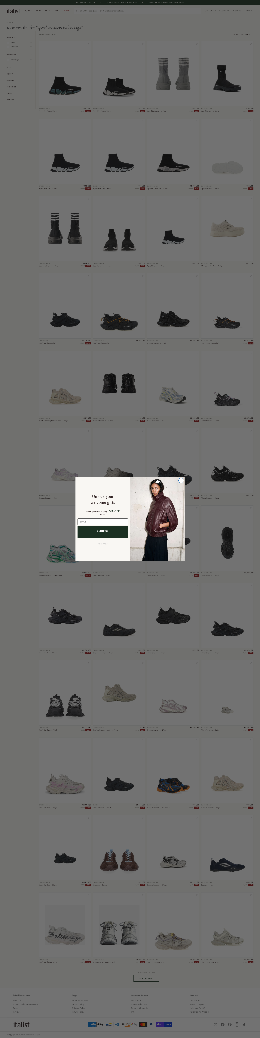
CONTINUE (103, 531)
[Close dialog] (181, 480)
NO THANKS (103, 544)
